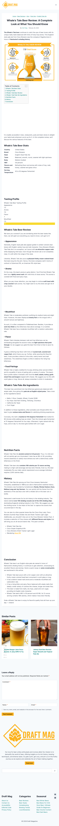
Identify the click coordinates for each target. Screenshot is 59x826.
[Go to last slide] (4, 639)
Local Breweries (24, 810)
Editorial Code (6, 807)
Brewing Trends (24, 807)
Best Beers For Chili (43, 803)
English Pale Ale (41, 16)
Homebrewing (24, 805)
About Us (5, 800)
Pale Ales (33, 16)
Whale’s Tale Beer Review (14, 93)
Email (33, 705)
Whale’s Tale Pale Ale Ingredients (16, 95)
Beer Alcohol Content (44, 810)
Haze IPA (18, 533)
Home (14, 16)
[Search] (55, 771)
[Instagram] (55, 797)
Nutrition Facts (10, 97)
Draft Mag (24, 28)
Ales (28, 16)
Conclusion (9, 101)
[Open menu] (56, 5)
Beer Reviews (21, 16)
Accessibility (6, 805)
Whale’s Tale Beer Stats (13, 88)
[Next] (55, 639)
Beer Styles (23, 803)
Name (5, 705)
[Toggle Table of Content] (25, 86)
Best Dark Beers (42, 812)
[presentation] (15, 633)
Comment (6, 682)
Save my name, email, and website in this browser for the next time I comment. (27, 709)
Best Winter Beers (43, 800)
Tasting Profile (10, 90)
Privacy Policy (6, 810)
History (8, 99)
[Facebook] (55, 794)
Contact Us (5, 803)
